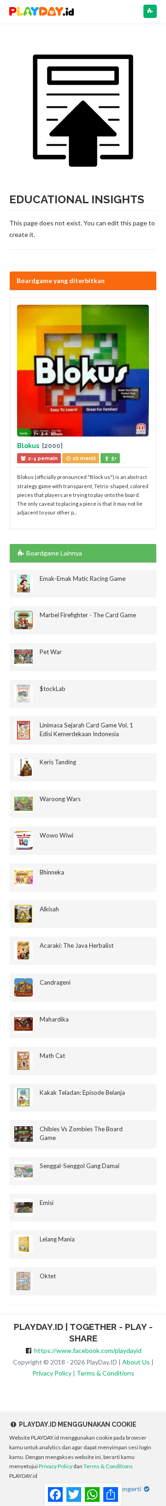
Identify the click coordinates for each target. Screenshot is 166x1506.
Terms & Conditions (105, 1373)
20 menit (83, 458)
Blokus (29, 445)
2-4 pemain (42, 458)
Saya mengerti (121, 1489)
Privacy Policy (51, 1373)
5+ (113, 458)
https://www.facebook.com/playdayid (88, 1350)
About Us (136, 1362)
